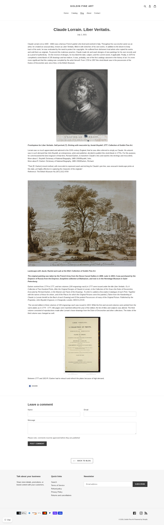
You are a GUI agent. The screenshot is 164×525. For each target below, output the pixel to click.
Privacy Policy (56, 492)
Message (31, 420)
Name (30, 410)
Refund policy (56, 489)
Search (54, 482)
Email (86, 410)
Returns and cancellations (61, 495)
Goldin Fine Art (82, 6)
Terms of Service (57, 485)
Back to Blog (84, 461)
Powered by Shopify (140, 519)
